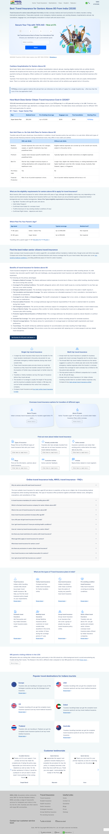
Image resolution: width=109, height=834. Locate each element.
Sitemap (65, 812)
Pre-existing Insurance (47, 815)
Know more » (32, 421)
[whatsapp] (86, 3)
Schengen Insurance (46, 809)
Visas (60, 3)
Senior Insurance (45, 806)
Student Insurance (45, 801)
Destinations (52, 3)
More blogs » (15, 663)
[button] (12, 770)
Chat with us (68, 832)
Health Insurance (45, 803)
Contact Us (66, 801)
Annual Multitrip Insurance (48, 812)
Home (34, 3)
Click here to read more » (20, 452)
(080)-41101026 (46, 832)
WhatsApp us (53, 57)
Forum (65, 809)
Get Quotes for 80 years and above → (23, 337)
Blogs (64, 806)
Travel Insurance (42, 3)
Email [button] (56, 832)
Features (73, 3)
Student (66, 3)
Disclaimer (66, 803)
